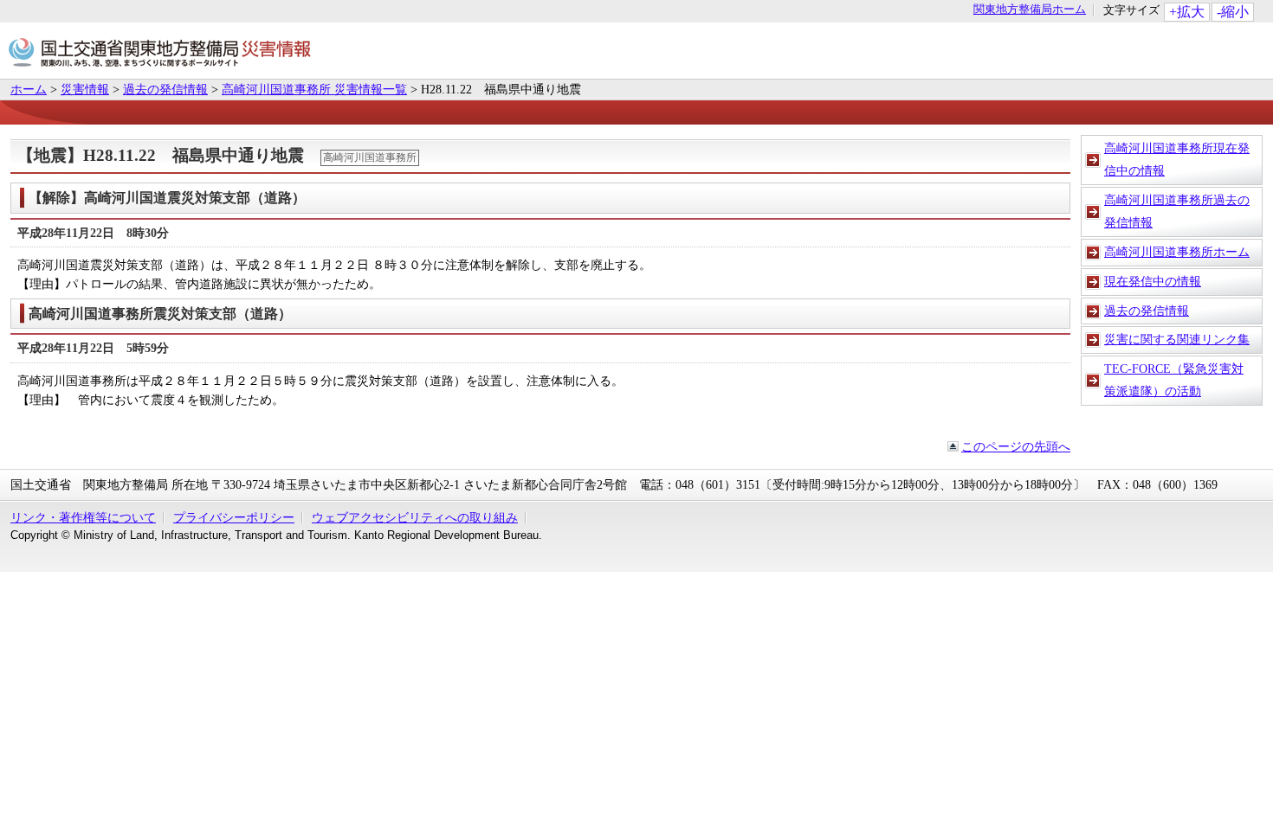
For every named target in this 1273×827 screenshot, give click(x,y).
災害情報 (85, 89)
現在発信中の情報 (1152, 281)
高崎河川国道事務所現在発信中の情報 (1177, 159)
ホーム (28, 89)
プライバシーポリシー (233, 517)
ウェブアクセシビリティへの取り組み (415, 517)
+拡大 (1187, 11)
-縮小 (1233, 11)
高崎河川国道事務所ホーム (1177, 252)
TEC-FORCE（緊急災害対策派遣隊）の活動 (1174, 380)
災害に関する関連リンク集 (1177, 339)
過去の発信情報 (165, 89)
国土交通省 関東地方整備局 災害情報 (159, 54)
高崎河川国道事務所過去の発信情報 (1177, 211)
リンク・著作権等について (83, 517)
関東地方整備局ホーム (1029, 10)
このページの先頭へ (1015, 446)
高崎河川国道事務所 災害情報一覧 (314, 89)
